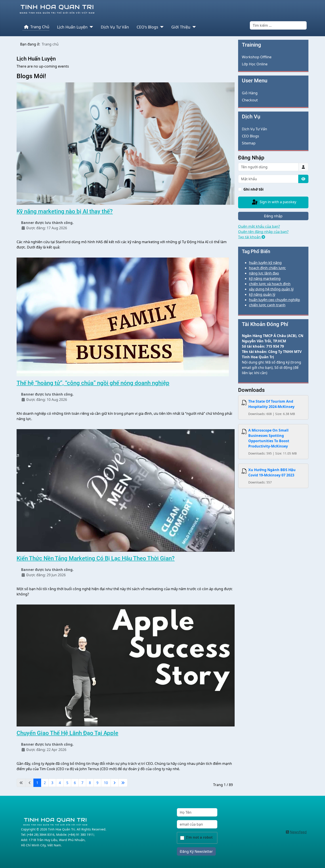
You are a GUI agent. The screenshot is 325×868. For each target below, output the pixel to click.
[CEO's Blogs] (161, 27)
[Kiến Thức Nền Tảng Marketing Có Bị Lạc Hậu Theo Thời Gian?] (126, 490)
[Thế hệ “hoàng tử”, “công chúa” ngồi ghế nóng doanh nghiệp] (123, 316)
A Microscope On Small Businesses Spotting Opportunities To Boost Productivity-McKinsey (268, 438)
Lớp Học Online (255, 64)
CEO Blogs (250, 136)
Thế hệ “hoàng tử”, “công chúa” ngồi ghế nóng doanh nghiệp (93, 383)
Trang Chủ (39, 26)
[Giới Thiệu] (193, 27)
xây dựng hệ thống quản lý (271, 289)
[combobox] (278, 25)
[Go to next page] (115, 783)
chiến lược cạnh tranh (267, 305)
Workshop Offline (256, 57)
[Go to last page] (123, 783)
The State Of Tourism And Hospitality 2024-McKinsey (271, 404)
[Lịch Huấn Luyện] (90, 27)
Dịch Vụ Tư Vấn (115, 27)
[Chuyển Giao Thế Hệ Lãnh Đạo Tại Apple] (126, 665)
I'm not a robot (199, 837)
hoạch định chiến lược (267, 267)
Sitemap (249, 143)
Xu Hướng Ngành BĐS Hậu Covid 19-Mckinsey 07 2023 (272, 472)
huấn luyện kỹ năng (265, 262)
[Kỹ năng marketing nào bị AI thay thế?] (126, 143)
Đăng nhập (273, 216)
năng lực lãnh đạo (264, 273)
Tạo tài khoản (250, 237)
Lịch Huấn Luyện (72, 27)
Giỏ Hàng (250, 93)
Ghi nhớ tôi (253, 189)
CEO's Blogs (147, 27)
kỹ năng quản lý (262, 294)
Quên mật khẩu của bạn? (259, 226)
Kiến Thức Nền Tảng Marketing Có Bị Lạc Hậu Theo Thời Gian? (96, 558)
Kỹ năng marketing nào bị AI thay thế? (65, 211)
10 (106, 782)
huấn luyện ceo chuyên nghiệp (274, 299)
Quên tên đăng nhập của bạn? (263, 231)
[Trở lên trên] (317, 859)
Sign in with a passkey (277, 201)
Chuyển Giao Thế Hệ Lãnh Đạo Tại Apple (67, 733)
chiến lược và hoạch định (270, 283)
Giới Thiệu (180, 27)
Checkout (250, 100)
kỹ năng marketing (265, 278)
